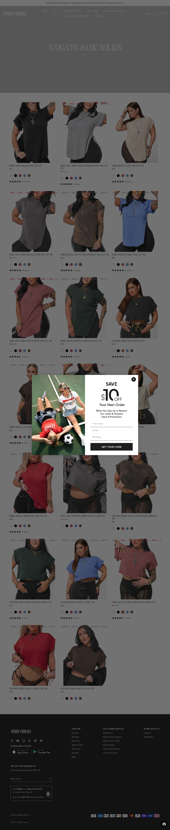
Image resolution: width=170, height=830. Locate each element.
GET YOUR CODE (112, 446)
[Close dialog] (133, 379)
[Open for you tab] (164, 824)
